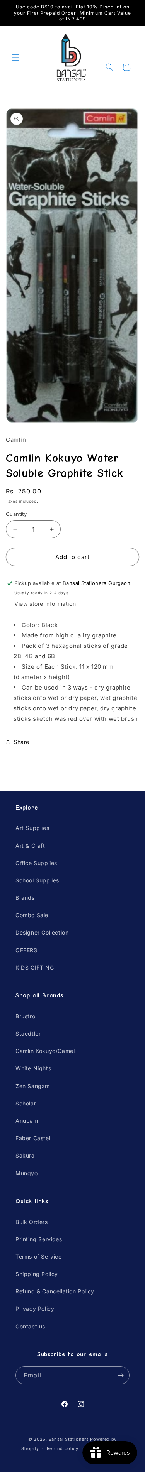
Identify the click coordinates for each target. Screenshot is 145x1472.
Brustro (25, 1016)
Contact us (30, 1326)
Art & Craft (30, 845)
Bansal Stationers (69, 1439)
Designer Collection (41, 932)
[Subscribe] (120, 1375)
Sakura (25, 1155)
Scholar (25, 1103)
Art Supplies (32, 828)
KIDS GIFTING (34, 967)
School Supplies (37, 880)
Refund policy (62, 1448)
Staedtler (28, 1033)
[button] (15, 57)
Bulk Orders (31, 1221)
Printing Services (38, 1239)
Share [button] (21, 742)
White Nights (33, 1068)
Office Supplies (36, 863)
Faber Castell (33, 1138)
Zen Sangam (32, 1086)
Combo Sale (31, 915)
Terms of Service (38, 1256)
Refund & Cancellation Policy (54, 1291)
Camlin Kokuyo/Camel (45, 1051)
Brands (25, 897)
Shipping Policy (36, 1274)
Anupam (26, 1120)
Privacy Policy (34, 1308)
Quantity (16, 514)
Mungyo (26, 1173)
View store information (45, 603)
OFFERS (26, 950)
